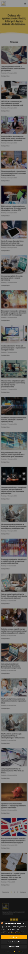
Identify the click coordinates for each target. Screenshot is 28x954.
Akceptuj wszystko (14, 937)
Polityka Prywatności (16, 932)
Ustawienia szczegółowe (14, 942)
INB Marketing (20, 951)
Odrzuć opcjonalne (14, 946)
